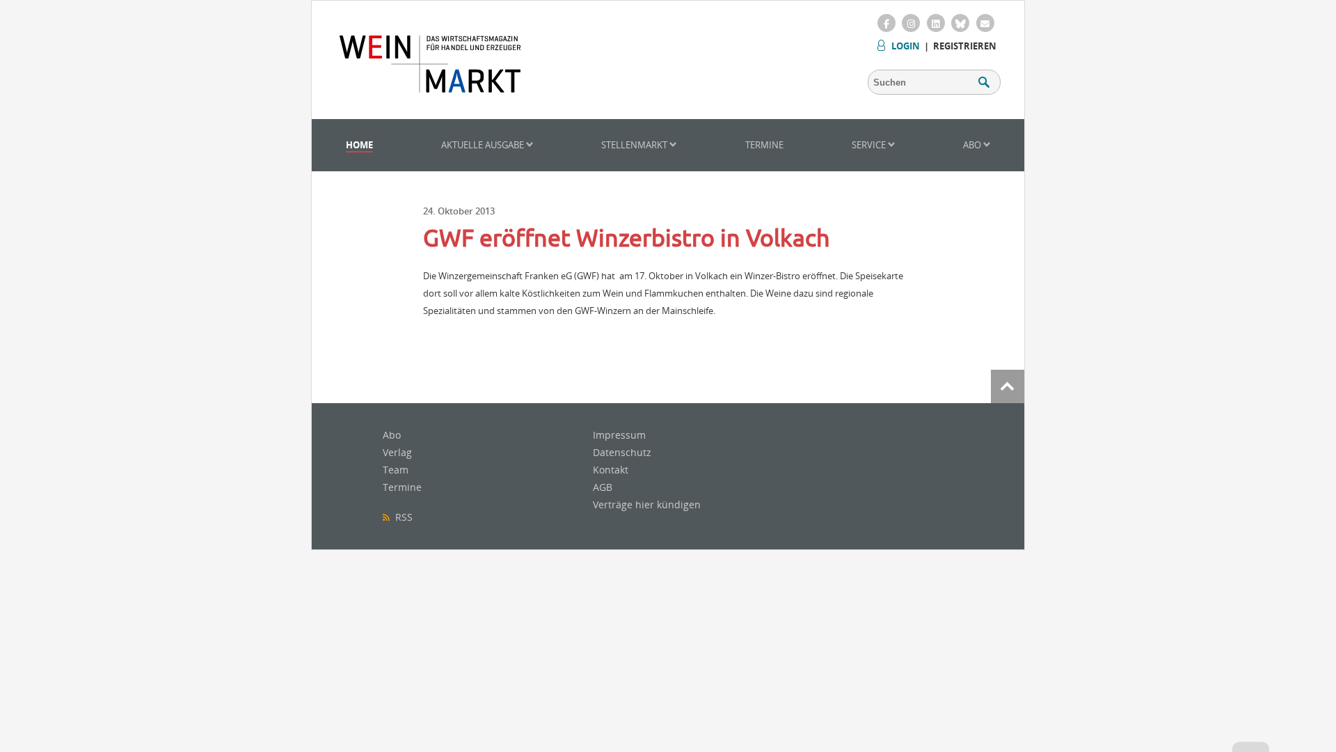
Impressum (619, 434)
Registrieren (964, 46)
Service (870, 145)
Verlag (397, 452)
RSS (401, 517)
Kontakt (610, 469)
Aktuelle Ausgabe (483, 145)
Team (395, 469)
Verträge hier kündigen (647, 504)
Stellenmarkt (635, 145)
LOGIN (905, 46)
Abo (973, 145)
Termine (764, 145)
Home (359, 145)
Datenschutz (622, 452)
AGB (602, 487)
